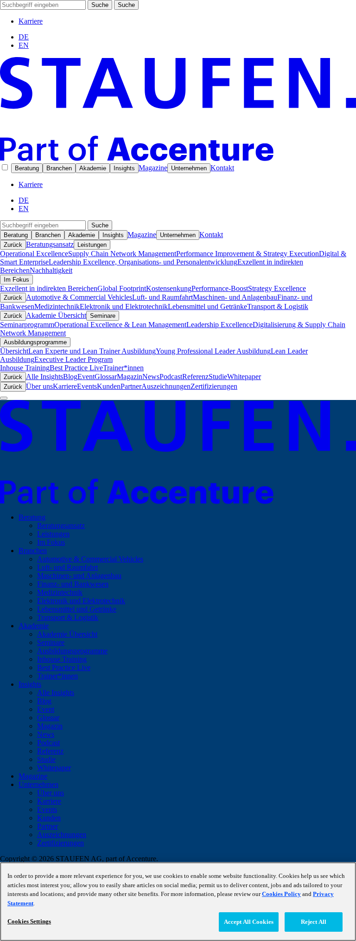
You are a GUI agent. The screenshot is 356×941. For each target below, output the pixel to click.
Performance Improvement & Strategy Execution (247, 254)
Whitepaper (244, 376)
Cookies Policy (281, 893)
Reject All (313, 921)
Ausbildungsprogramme (35, 342)
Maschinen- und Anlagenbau (235, 297)
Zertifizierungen (214, 386)
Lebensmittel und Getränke (207, 306)
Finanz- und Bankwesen (72, 584)
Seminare (102, 315)
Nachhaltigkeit (51, 270)
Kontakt (222, 168)
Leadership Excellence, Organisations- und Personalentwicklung (143, 262)
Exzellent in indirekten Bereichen (48, 288)
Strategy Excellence (277, 288)
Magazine (153, 168)
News (150, 376)
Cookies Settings (29, 921)
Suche (99, 4)
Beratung (27, 168)
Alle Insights (44, 376)
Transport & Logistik (277, 306)
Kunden (109, 386)
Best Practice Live (76, 368)
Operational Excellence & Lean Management (120, 325)
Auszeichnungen (166, 386)
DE (24, 37)
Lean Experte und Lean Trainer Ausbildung (92, 351)
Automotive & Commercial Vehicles (79, 297)
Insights (124, 168)
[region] (178, 901)
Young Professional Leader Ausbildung (213, 351)
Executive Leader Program (73, 359)
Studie (218, 376)
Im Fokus (16, 279)
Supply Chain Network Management (122, 254)
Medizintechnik (57, 306)
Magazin (129, 376)
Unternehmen (189, 168)
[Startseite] (178, 158)
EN (24, 45)
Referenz (195, 376)
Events (87, 386)
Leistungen (92, 244)
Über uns (39, 386)
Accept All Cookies (248, 921)
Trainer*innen (123, 368)
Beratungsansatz (50, 244)
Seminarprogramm (27, 325)
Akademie (92, 168)
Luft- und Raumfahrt (162, 297)
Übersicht (14, 351)
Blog (70, 376)
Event (86, 376)
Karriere (31, 21)
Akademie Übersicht (56, 315)
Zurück (13, 244)
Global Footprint (121, 288)
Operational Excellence (34, 254)
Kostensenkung (168, 288)
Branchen (59, 168)
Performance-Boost (219, 288)
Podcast (170, 376)
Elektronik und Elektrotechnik (124, 306)
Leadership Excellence (219, 325)
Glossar (106, 376)
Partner (131, 386)
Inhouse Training (25, 368)
